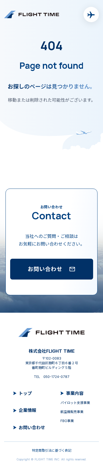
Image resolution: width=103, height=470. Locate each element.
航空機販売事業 (71, 412)
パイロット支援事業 (75, 403)
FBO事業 (67, 421)
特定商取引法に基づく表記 (51, 450)
